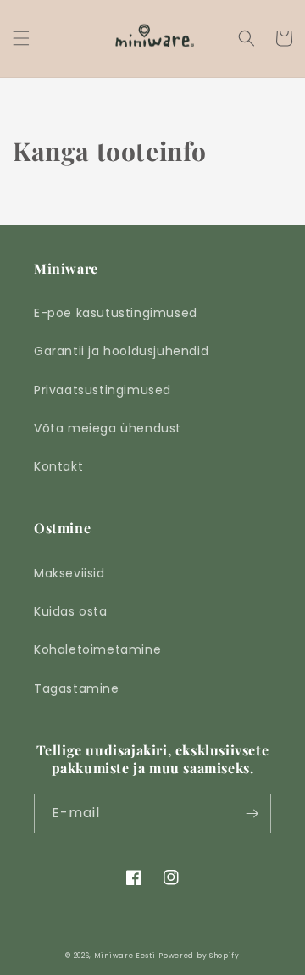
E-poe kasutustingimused (115, 312)
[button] (21, 38)
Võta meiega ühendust (107, 428)
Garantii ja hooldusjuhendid (121, 351)
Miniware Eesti (125, 955)
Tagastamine (76, 688)
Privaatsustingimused (102, 390)
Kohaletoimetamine (97, 649)
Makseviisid (69, 573)
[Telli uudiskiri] (251, 813)
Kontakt (58, 466)
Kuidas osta (71, 611)
